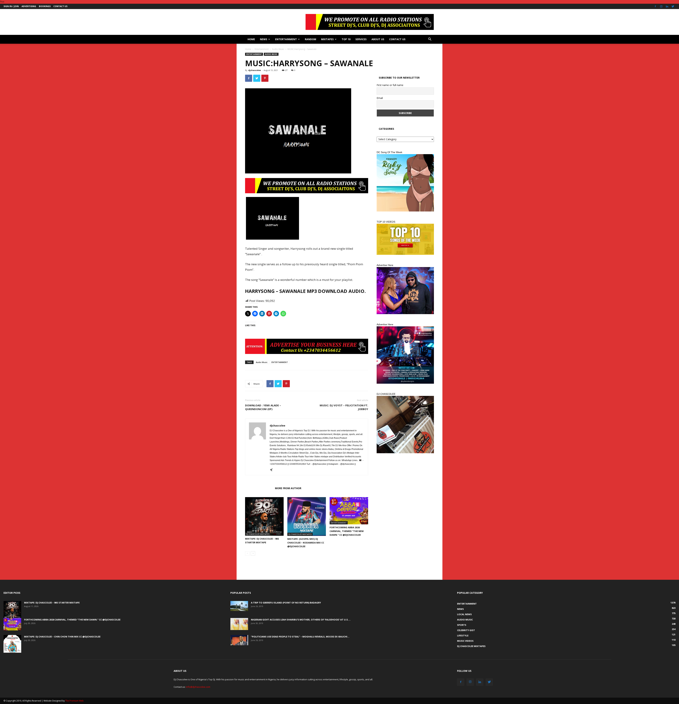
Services (361, 39)
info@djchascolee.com (198, 686)
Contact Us (60, 6)
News (263, 39)
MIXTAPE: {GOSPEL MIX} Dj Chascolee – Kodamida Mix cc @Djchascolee (305, 542)
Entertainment (286, 39)
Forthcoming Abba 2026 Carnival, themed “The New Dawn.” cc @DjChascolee (347, 531)
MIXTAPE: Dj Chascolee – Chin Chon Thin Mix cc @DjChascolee (62, 636)
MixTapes (327, 39)
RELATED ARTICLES (259, 488)
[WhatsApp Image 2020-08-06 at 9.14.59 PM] (405, 239)
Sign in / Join (11, 6)
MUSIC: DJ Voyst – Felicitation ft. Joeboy (344, 407)
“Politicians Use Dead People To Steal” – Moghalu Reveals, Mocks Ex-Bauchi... (300, 636)
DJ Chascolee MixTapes (257, 534)
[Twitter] (672, 6)
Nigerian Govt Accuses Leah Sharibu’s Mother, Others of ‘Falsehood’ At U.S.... (301, 619)
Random (310, 39)
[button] (429, 39)
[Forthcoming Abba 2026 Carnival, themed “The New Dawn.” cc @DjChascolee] (349, 510)
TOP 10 (346, 39)
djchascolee (254, 70)
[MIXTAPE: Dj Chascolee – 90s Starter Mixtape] (264, 516)
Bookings (45, 6)
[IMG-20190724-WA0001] (306, 185)
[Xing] (272, 470)
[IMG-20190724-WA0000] (306, 346)
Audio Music (278, 49)
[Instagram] (661, 6)
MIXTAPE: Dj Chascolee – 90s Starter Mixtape (52, 602)
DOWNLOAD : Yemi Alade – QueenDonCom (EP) (263, 407)
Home (251, 39)
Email (380, 98)
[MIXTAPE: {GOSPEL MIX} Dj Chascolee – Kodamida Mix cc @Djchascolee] (306, 516)
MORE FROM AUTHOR (288, 488)
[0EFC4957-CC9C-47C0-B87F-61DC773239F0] (405, 182)
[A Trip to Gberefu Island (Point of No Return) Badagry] (239, 606)
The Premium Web (74, 700)
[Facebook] (655, 6)
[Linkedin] (667, 6)
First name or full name (390, 85)
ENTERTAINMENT (279, 362)
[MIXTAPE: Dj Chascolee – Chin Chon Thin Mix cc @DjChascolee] (12, 644)
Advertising (29, 6)
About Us (378, 39)
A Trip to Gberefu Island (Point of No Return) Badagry (286, 602)
